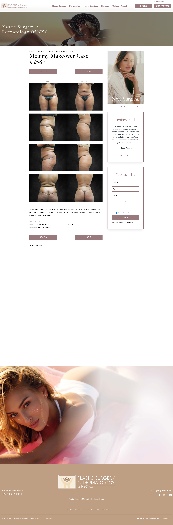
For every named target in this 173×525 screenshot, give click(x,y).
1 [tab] (114, 106)
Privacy (127, 222)
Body (51, 51)
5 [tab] (127, 106)
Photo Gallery (41, 51)
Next (89, 71)
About (124, 6)
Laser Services (91, 6)
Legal (97, 510)
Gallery (115, 6)
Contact (87, 510)
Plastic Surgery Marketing (80, 499)
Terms (131, 222)
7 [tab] (133, 106)
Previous (43, 71)
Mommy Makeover (62, 51)
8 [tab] (137, 106)
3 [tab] (121, 106)
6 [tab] (130, 106)
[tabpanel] (126, 77)
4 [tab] (124, 106)
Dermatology (75, 6)
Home (31, 51)
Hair (125, 99)
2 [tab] (117, 106)
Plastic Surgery (59, 6)
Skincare (105, 6)
